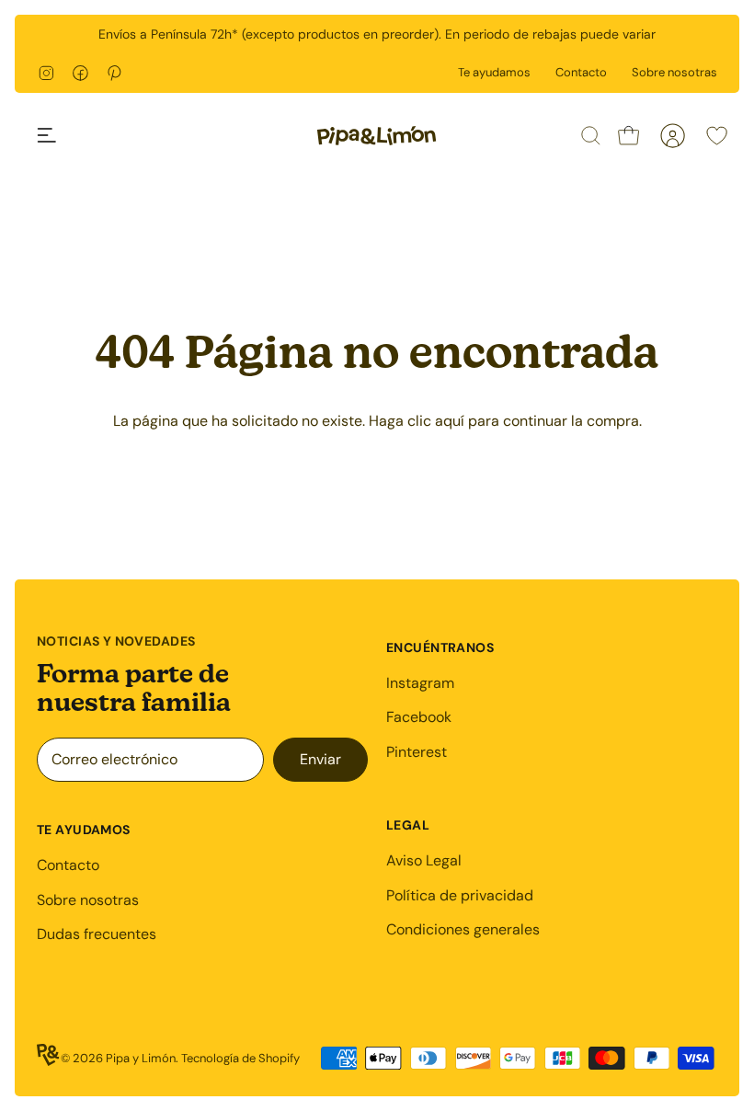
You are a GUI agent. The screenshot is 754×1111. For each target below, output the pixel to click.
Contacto (581, 72)
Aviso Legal (424, 860)
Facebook (418, 717)
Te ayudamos (494, 72)
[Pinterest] (114, 73)
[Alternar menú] (57, 135)
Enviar (320, 759)
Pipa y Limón (141, 1058)
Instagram (420, 683)
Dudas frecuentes (96, 934)
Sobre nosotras (674, 72)
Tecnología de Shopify (240, 1058)
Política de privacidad (459, 895)
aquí (449, 420)
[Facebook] (80, 73)
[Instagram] (46, 73)
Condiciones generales (463, 929)
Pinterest (416, 752)
